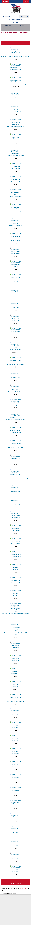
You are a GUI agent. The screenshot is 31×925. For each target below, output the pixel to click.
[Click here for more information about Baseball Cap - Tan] (15, 487)
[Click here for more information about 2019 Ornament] (15, 789)
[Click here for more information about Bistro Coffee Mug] (15, 539)
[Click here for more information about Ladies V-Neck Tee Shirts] (15, 345)
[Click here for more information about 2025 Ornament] (15, 867)
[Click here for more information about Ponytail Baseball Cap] (15, 65)
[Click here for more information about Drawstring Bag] (15, 303)
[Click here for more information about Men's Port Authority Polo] (15, 191)
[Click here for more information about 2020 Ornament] (15, 802)
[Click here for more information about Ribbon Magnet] (15, 643)
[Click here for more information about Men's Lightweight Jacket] (15, 235)
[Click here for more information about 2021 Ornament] (15, 815)
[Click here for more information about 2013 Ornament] (15, 710)
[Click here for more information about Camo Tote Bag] (15, 290)
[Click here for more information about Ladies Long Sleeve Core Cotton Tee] (15, 122)
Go (15, 43)
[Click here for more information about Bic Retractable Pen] (15, 526)
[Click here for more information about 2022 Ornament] (15, 828)
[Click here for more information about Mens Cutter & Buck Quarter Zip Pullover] (15, 206)
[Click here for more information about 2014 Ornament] (15, 723)
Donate (26, 1)
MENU (6, 1)
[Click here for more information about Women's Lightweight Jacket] (15, 276)
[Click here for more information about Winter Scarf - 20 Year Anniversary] (15, 696)
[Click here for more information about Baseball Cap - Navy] (15, 401)
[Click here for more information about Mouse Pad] (15, 592)
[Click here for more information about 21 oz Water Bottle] (15, 500)
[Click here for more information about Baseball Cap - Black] (15, 373)
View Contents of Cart (15, 880)
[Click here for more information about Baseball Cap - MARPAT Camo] (15, 387)
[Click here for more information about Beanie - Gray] (15, 316)
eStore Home (8, 25)
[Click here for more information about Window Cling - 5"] (15, 669)
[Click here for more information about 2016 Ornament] (15, 750)
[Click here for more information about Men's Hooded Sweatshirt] (15, 136)
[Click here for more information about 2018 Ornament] (15, 776)
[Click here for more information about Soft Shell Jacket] (15, 262)
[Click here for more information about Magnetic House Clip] (15, 579)
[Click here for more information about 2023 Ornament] (15, 841)
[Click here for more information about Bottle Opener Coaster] (15, 552)
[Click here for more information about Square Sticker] (15, 656)
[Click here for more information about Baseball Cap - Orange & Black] (15, 442)
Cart (23, 25)
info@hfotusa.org (24, 888)
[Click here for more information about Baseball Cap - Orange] (15, 429)
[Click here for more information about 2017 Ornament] (15, 763)
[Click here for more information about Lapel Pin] (15, 566)
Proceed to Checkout (15, 883)
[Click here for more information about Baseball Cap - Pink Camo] (15, 457)
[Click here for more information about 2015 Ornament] (15, 736)
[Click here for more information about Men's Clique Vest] (15, 178)
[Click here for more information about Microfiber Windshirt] (15, 249)
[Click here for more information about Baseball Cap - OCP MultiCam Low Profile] (15, 415)
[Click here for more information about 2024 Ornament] (15, 854)
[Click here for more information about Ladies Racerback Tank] (15, 330)
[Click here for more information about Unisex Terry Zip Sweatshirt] (15, 107)
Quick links (6, 16)
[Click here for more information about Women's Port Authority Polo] (15, 221)
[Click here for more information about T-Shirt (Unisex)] (15, 93)
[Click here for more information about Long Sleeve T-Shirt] (15, 165)
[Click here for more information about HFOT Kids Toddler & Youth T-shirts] (15, 151)
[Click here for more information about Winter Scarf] (15, 683)
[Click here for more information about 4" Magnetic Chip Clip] (15, 513)
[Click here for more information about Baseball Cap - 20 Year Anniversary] (15, 359)
